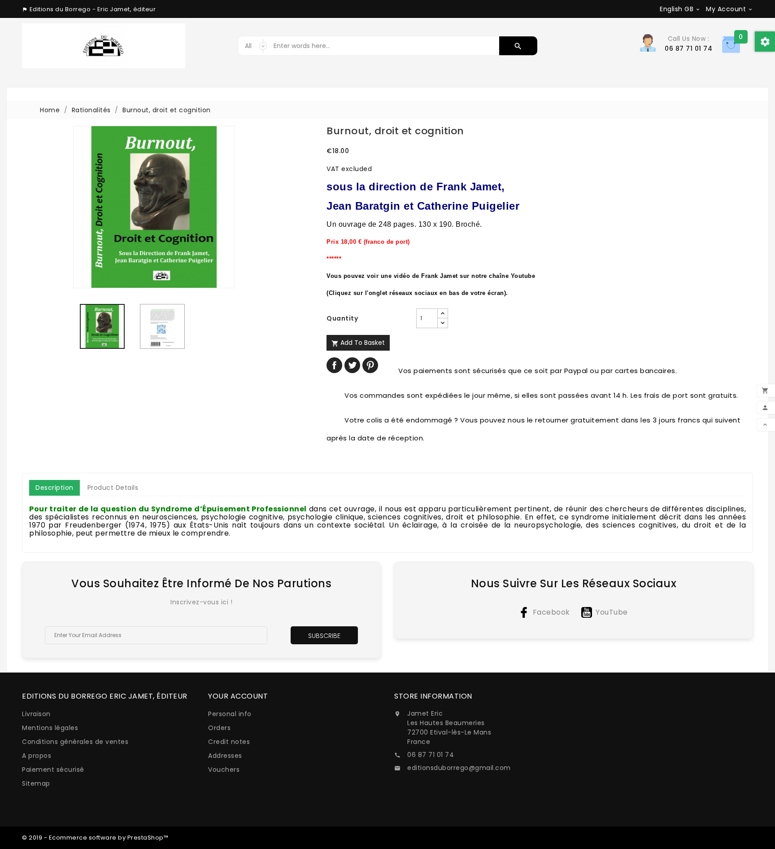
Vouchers (223, 769)
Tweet (352, 365)
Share (334, 365)
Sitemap (36, 783)
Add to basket (358, 342)
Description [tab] (54, 487)
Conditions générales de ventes (75, 741)
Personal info (230, 713)
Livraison (36, 713)
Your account (238, 696)
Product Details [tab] (113, 487)
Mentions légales (50, 727)
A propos (36, 755)
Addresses (225, 755)
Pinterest (370, 365)
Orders (219, 727)
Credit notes (229, 741)
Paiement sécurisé (53, 769)
